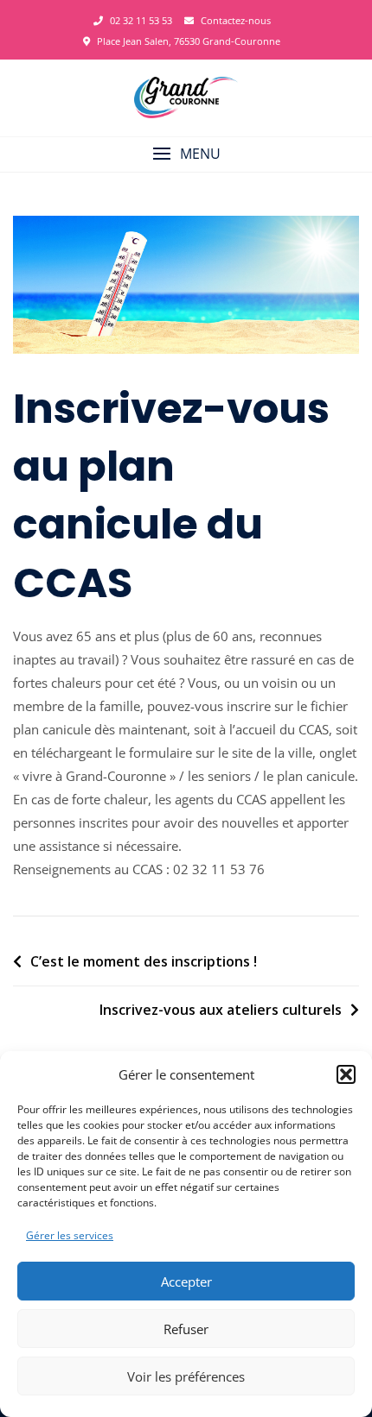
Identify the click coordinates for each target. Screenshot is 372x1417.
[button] (346, 1074)
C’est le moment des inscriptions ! (143, 961)
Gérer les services (69, 1235)
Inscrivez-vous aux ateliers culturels (220, 1009)
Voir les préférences (186, 1376)
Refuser (186, 1329)
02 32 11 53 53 (139, 20)
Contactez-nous (234, 20)
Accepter (186, 1281)
